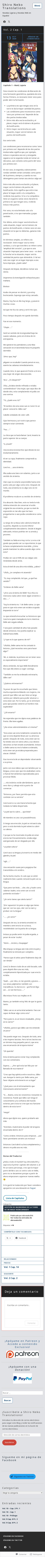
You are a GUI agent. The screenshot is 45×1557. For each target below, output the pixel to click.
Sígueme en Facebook (13, 1536)
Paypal (32, 1188)
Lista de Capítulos (15, 1198)
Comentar (32, 1323)
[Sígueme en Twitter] (9, 21)
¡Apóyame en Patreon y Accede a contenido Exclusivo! (22, 1344)
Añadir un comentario (33, 38)
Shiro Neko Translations (14, 6)
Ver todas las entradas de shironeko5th (21, 1219)
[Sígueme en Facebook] (4, 21)
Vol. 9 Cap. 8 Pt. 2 (10, 1523)
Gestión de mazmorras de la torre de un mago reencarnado (21, 1208)
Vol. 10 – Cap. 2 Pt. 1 (11, 1508)
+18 (12, 1225)
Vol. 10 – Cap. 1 (9, 1512)
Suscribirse (9, 1442)
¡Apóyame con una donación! (22, 1368)
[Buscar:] (22, 1393)
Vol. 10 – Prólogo (9, 1515)
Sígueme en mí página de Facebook (21, 1458)
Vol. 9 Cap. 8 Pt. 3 (10, 1519)
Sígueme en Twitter (12, 1540)
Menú (37, 5)
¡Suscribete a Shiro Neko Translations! (21, 1413)
